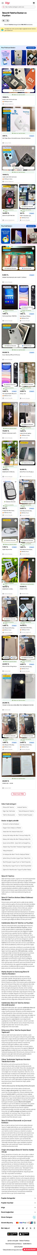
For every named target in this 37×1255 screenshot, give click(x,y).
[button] (3, 3)
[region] (19, 57)
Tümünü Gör (31, 47)
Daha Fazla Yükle (18, 794)
